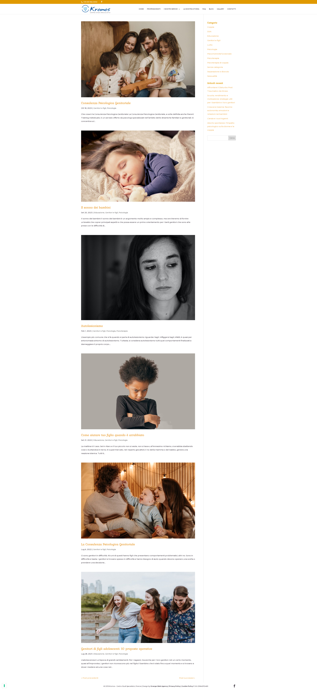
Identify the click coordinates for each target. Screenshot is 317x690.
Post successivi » (187, 678)
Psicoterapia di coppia (217, 63)
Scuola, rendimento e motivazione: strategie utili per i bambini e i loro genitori (221, 99)
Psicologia (111, 108)
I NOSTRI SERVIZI (171, 9)
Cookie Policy (187, 686)
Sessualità (212, 76)
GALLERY (220, 9)
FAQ (204, 9)
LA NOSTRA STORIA (191, 9)
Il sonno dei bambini (96, 207)
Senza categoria (215, 67)
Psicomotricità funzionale (219, 54)
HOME (141, 9)
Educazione (99, 212)
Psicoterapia (122, 331)
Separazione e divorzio (218, 71)
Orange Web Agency (159, 686)
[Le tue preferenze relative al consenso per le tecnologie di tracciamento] (4, 685)
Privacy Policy (174, 686)
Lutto (209, 45)
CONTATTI (231, 9)
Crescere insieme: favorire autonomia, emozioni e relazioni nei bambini (219, 110)
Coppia (210, 27)
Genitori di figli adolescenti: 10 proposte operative (116, 648)
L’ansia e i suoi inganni (217, 118)
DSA (209, 31)
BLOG (211, 9)
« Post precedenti (89, 678)
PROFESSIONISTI (154, 9)
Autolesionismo (92, 325)
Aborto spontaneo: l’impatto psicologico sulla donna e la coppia (220, 126)
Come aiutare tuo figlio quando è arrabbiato (112, 435)
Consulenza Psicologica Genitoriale (106, 103)
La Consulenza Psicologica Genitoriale (108, 544)
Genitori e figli (99, 108)
